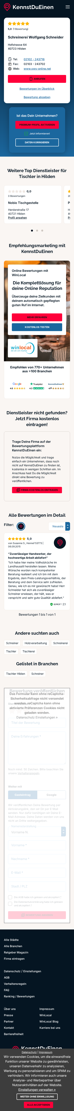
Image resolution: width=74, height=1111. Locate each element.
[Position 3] (42, 231)
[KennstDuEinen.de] (28, 7)
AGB (6, 977)
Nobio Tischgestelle (23, 203)
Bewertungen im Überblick (37, 88)
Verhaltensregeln (15, 983)
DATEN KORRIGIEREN (37, 142)
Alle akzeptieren (38, 1104)
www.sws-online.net (37, 68)
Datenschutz (12, 971)
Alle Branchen (13, 946)
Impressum (46, 1009)
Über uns (10, 1009)
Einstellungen (32, 971)
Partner (8, 1021)
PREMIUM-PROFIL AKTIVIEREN (37, 124)
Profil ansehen (22, 218)
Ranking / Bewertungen (19, 996)
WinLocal (45, 1015)
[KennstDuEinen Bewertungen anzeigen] (21, 526)
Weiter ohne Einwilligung (37, 1096)
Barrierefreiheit (13, 1034)
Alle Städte (11, 939)
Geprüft (57, 604)
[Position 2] (37, 231)
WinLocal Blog (48, 1021)
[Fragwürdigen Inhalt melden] (64, 604)
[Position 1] (32, 231)
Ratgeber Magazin (16, 952)
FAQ (6, 990)
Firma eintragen (14, 958)
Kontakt (9, 1027)
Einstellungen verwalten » (37, 1090)
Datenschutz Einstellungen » (37, 717)
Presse (8, 1015)
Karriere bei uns (49, 1027)
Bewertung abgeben (37, 97)
